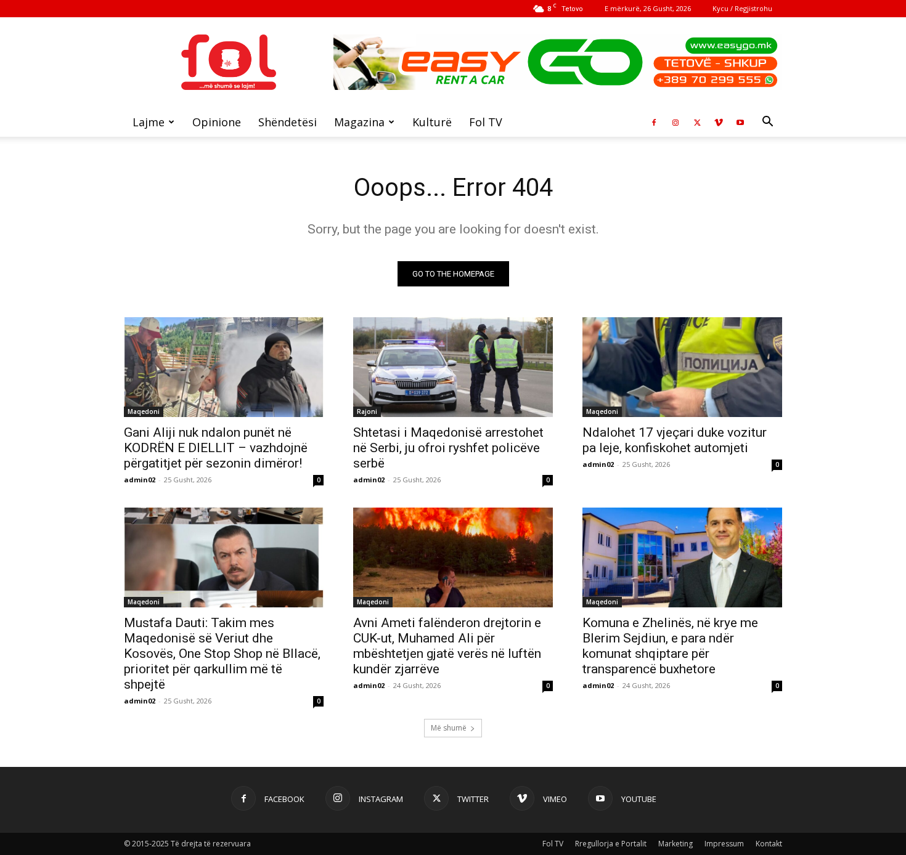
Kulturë (432, 122)
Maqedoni (144, 411)
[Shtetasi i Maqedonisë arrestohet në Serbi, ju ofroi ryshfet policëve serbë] (453, 367)
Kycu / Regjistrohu (742, 8)
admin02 (139, 479)
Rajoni (367, 411)
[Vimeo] (718, 122)
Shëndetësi (287, 122)
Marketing (675, 843)
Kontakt (769, 843)
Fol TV (485, 122)
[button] (767, 123)
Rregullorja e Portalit (611, 843)
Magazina (359, 122)
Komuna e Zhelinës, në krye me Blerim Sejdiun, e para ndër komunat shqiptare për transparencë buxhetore (670, 645)
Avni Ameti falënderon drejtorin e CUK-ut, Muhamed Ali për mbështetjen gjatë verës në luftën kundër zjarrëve (447, 645)
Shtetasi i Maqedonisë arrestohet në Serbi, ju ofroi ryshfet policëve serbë (448, 448)
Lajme (149, 122)
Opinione (216, 122)
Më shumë (449, 728)
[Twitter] (697, 122)
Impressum (724, 843)
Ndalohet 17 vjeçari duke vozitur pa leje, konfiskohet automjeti (674, 440)
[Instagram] (675, 122)
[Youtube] (740, 122)
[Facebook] (654, 122)
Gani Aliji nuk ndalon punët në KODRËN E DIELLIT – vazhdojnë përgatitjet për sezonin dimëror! (216, 448)
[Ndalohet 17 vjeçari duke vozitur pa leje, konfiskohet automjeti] (682, 367)
